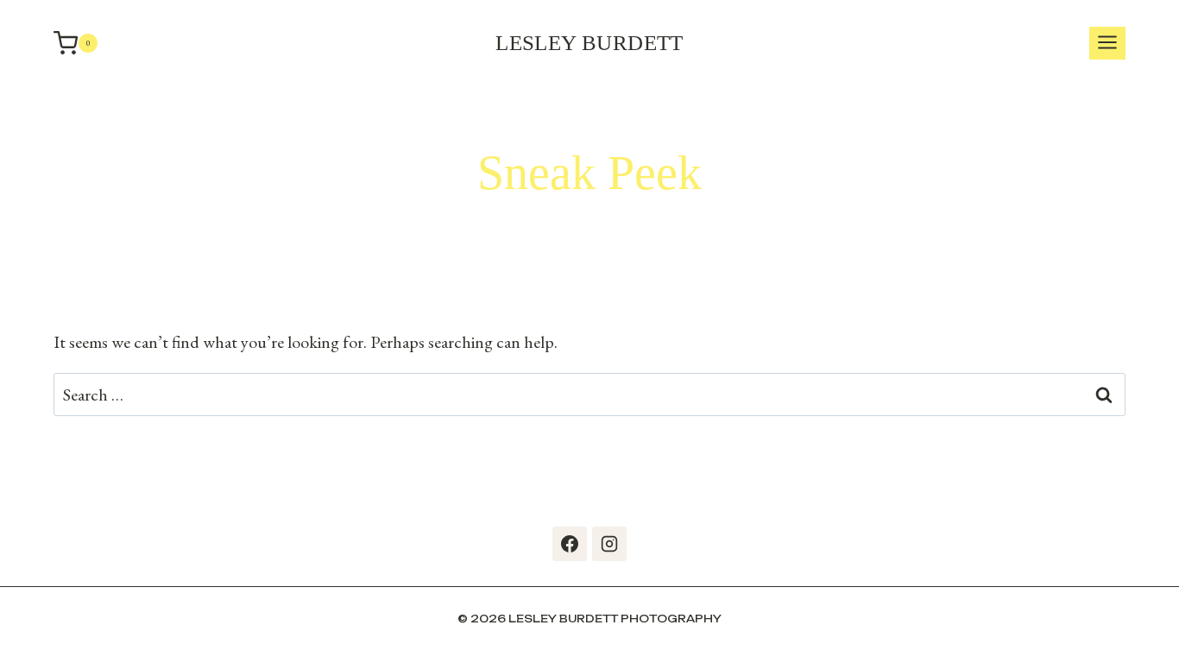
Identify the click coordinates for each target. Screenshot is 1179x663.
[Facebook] (569, 544)
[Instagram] (609, 544)
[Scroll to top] (1161, 628)
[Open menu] (1107, 43)
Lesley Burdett (589, 42)
